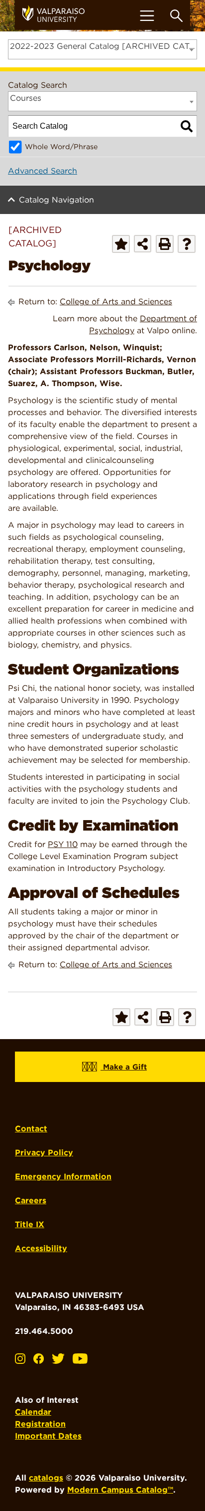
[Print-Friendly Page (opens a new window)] (165, 244)
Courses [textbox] (25, 98)
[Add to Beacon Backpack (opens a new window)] (121, 244)
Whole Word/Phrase (61, 146)
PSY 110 (63, 844)
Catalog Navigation (56, 200)
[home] (57, 15)
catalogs (46, 1478)
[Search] (186, 126)
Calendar (33, 1412)
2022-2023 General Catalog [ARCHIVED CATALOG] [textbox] (103, 46)
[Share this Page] (142, 243)
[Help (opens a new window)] (187, 244)
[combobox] (102, 49)
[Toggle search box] (176, 15)
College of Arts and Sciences (116, 301)
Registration (40, 1424)
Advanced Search (42, 171)
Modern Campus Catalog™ (120, 1490)
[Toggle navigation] (146, 15)
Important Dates (48, 1436)
